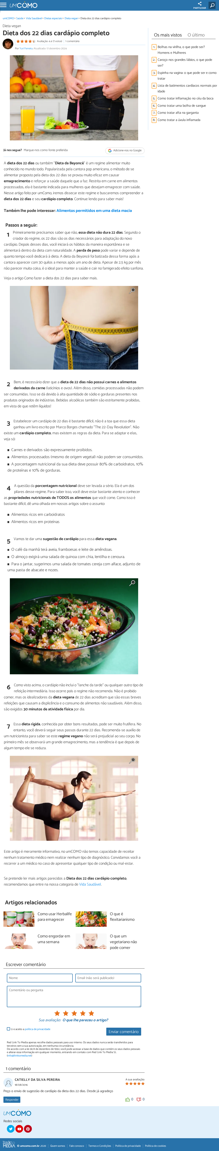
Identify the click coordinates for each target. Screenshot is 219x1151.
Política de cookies (155, 1146)
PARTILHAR (199, 8)
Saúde (19, 18)
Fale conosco (76, 1146)
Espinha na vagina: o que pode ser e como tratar (187, 76)
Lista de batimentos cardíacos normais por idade (187, 88)
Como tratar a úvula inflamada (179, 120)
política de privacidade (37, 1029)
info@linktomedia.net (19, 1055)
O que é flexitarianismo (122, 917)
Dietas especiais (53, 18)
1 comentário (72, 41)
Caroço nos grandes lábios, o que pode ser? (185, 62)
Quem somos (57, 1146)
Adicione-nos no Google (127, 150)
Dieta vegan (71, 18)
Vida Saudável (34, 18)
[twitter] (11, 1129)
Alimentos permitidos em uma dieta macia (94, 210)
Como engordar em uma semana (54, 939)
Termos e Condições (99, 1146)
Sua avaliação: (49, 1020)
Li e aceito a (30, 1029)
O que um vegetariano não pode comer (123, 942)
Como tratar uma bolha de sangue (182, 106)
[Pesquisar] (213, 5)
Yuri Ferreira (26, 48)
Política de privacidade (128, 1146)
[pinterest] (28, 1129)
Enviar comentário (124, 1032)
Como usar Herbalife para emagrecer (55, 917)
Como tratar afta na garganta (178, 113)
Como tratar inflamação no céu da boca (185, 98)
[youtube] (19, 1129)
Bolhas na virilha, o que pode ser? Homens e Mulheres (181, 50)
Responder (11, 1099)
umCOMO (8, 18)
